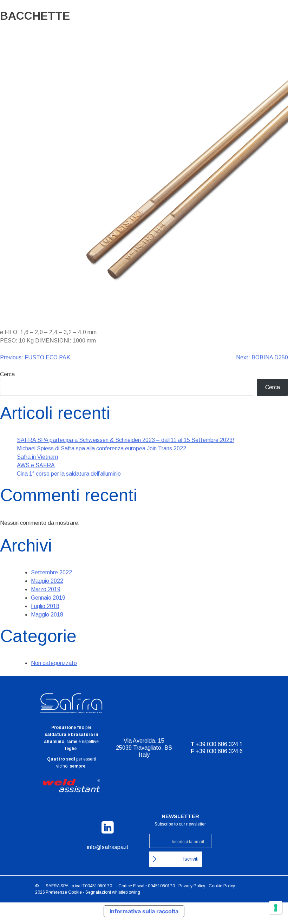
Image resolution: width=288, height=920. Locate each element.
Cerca (7, 374)
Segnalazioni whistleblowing (112, 892)
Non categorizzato (54, 663)
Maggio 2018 (47, 615)
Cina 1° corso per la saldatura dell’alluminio (69, 474)
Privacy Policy (191, 885)
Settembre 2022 (51, 572)
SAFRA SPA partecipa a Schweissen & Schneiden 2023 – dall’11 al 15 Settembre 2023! (125, 440)
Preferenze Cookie (64, 892)
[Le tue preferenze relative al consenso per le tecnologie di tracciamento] (275, 907)
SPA (64, 885)
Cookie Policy (222, 885)
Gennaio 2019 (48, 598)
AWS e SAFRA (36, 465)
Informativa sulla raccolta (144, 911)
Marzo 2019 (45, 589)
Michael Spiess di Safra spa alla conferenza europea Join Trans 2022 (101, 448)
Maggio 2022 (47, 581)
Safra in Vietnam (37, 457)
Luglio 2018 (45, 606)
